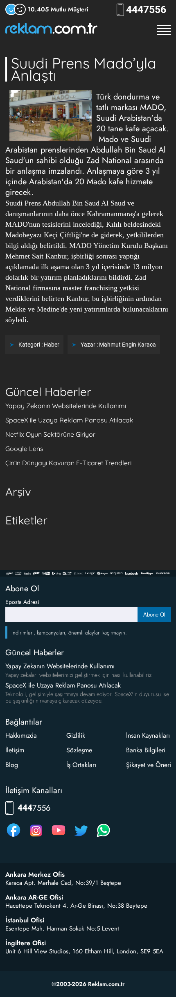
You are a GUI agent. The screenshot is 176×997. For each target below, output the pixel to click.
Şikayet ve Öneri (148, 764)
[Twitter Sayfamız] (81, 836)
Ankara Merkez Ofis (35, 874)
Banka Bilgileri (145, 750)
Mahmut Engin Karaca (127, 344)
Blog (11, 764)
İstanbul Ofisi (24, 920)
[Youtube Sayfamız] (58, 836)
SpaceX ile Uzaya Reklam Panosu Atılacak (69, 420)
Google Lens (24, 448)
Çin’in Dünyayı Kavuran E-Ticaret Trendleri (68, 463)
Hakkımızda (21, 735)
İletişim (14, 750)
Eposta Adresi (22, 602)
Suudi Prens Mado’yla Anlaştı (83, 69)
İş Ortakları (81, 764)
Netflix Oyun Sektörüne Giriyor (50, 434)
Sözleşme (79, 750)
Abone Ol (154, 615)
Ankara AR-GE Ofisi (34, 897)
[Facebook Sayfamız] (13, 836)
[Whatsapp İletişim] (103, 836)
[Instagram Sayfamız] (36, 836)
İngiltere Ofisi (25, 943)
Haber (51, 344)
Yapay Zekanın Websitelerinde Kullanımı (65, 406)
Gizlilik (75, 735)
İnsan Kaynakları (148, 735)
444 (146, 9)
